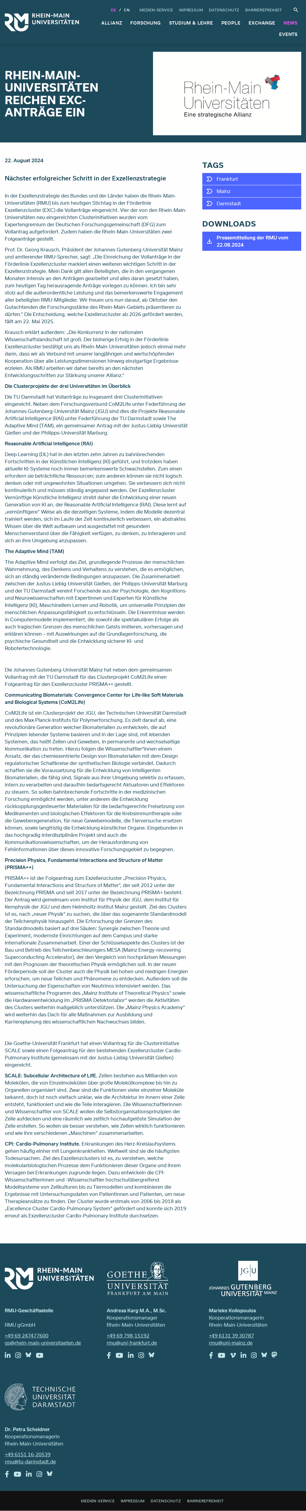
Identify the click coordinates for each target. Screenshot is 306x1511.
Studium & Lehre (191, 23)
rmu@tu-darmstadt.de (30, 1461)
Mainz (223, 191)
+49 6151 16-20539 (28, 1454)
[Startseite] (42, 22)
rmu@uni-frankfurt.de (132, 1342)
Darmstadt (229, 203)
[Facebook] (111, 1357)
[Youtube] (42, 1357)
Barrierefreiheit (263, 10)
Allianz (111, 23)
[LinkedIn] (10, 1357)
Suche (295, 10)
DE (114, 10)
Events (288, 34)
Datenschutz (224, 10)
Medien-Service (156, 10)
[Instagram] (20, 1357)
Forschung (145, 23)
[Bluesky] (31, 1356)
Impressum (191, 10)
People (231, 23)
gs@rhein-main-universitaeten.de (43, 1342)
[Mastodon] (277, 1356)
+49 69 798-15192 (128, 1335)
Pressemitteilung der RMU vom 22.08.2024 (252, 241)
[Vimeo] (235, 1357)
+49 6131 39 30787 (231, 1335)
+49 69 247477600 (26, 1335)
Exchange (262, 23)
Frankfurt (227, 178)
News (291, 23)
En (127, 10)
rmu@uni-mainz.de (231, 1342)
